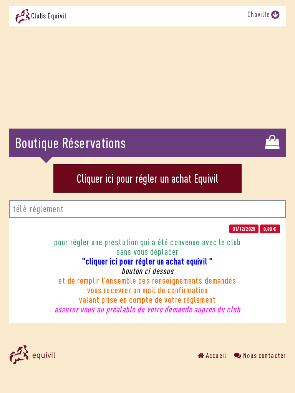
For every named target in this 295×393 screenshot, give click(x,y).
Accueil (215, 355)
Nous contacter (264, 355)
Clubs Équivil (48, 16)
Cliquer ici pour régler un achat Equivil (147, 178)
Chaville (259, 14)
